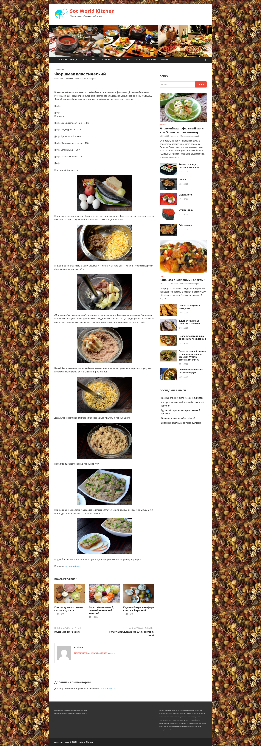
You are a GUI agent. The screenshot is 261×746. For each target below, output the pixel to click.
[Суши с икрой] (168, 219)
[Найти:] (183, 84)
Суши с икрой (186, 210)
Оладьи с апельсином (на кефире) (178, 418)
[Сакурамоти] (168, 204)
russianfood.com (72, 566)
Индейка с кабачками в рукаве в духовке (181, 422)
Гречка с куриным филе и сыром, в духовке (68, 609)
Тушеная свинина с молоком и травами (189, 322)
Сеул (137, 60)
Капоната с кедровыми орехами (182, 279)
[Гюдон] (168, 189)
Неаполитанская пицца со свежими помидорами (192, 337)
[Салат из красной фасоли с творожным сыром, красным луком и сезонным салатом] (168, 360)
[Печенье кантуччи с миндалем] (168, 315)
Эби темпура (185, 225)
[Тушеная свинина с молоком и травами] (168, 330)
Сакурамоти (185, 194)
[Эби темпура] (168, 234)
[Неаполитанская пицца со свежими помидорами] (168, 345)
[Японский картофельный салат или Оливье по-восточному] (183, 122)
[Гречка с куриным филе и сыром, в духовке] (69, 604)
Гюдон (182, 179)
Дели (84, 60)
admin (70, 79)
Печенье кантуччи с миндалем (189, 307)
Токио (164, 60)
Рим (128, 60)
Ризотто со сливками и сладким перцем (191, 371)
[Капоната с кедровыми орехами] (183, 273)
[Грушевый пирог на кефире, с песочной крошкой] (138, 604)
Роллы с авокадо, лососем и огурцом (189, 165)
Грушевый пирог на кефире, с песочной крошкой (138, 609)
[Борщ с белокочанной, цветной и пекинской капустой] (104, 604)
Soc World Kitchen (92, 11)
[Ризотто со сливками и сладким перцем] (168, 379)
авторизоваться (107, 688)
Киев (94, 60)
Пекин (118, 60)
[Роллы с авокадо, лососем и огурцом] (168, 173)
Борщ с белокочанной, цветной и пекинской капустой (101, 610)
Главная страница (67, 60)
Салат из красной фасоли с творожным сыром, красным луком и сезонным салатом (192, 355)
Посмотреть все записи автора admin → (95, 653)
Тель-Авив (150, 60)
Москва (106, 60)
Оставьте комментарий (85, 79)
